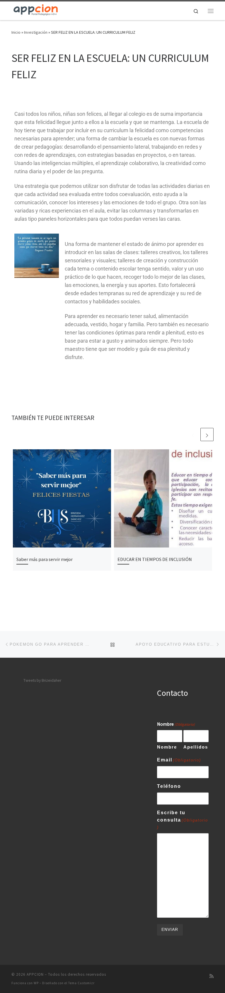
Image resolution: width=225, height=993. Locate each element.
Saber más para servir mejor (44, 559)
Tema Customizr (81, 983)
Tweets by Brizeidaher (42, 680)
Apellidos (195, 746)
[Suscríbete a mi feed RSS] (211, 976)
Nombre (167, 746)
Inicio (16, 32)
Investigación (35, 32)
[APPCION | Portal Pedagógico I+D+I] (35, 10)
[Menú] (210, 11)
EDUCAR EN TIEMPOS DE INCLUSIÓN (154, 559)
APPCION (35, 974)
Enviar (169, 929)
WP (36, 983)
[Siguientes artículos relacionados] (207, 434)
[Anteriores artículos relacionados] (193, 434)
